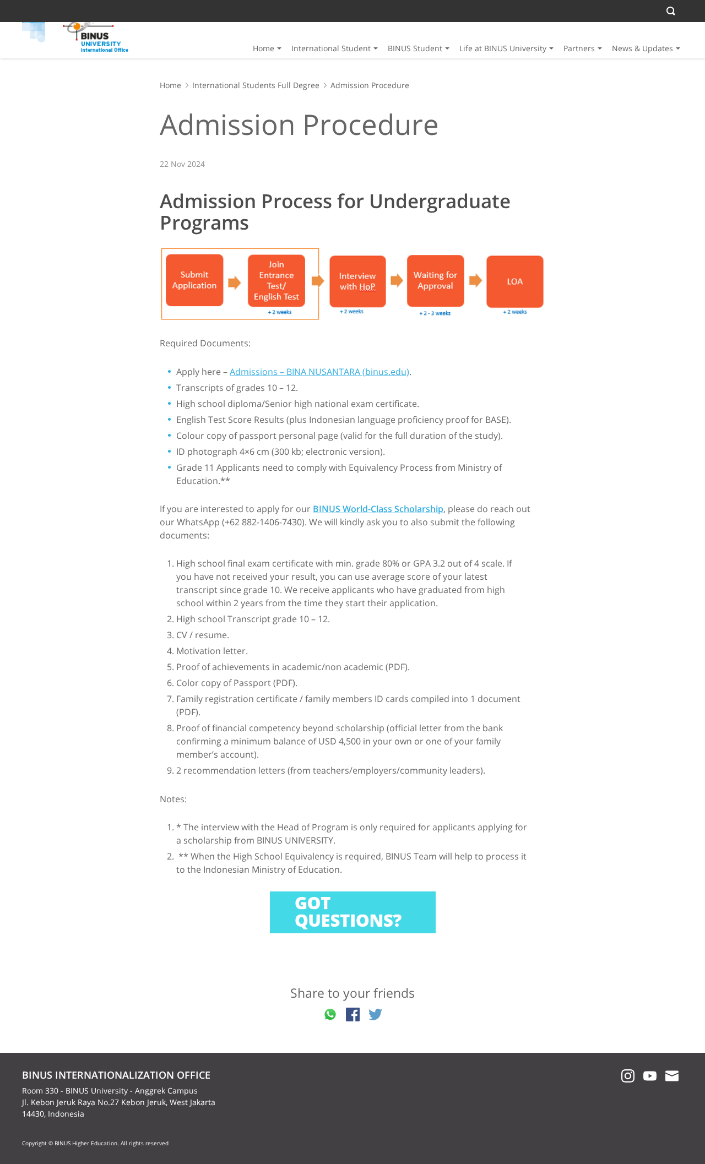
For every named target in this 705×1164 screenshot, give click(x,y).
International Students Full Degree (255, 85)
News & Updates (642, 48)
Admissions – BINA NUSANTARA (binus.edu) (319, 372)
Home (263, 48)
